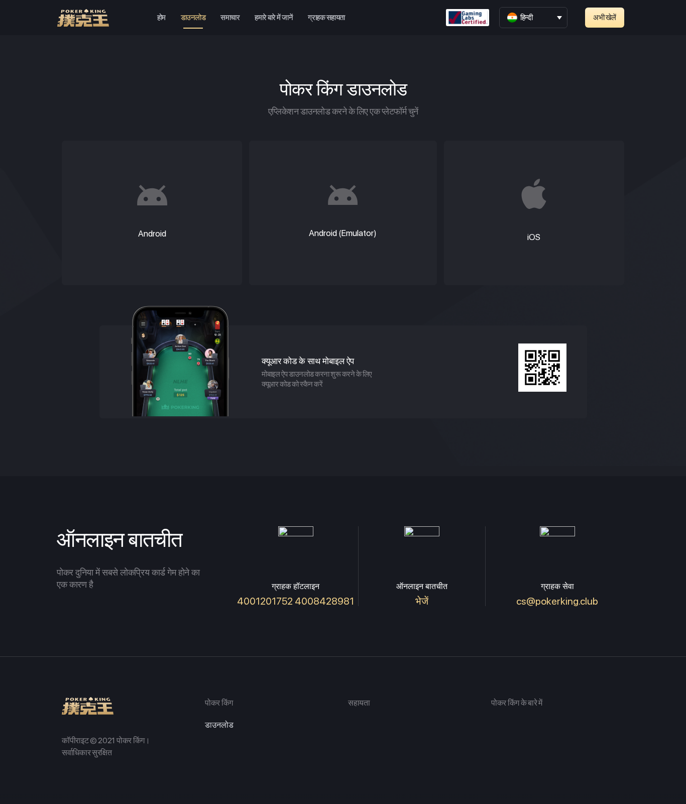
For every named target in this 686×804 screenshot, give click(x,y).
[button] (604, 18)
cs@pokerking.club (557, 601)
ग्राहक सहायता (326, 17)
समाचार (230, 17)
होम (161, 17)
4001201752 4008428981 (295, 601)
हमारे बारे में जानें (274, 17)
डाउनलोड (193, 17)
